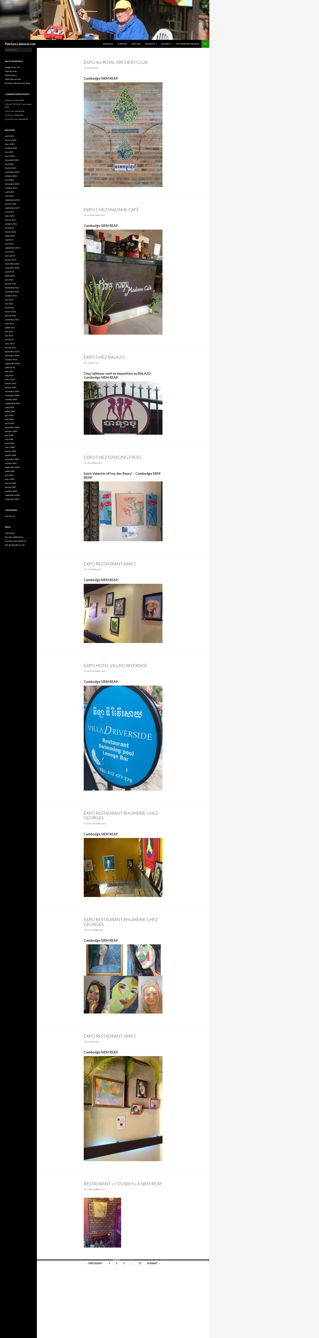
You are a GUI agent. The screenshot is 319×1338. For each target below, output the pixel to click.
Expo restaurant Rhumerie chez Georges (121, 815)
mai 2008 (9, 439)
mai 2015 (9, 240)
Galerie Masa (11, 75)
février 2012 (10, 311)
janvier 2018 (10, 204)
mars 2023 (10, 144)
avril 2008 (9, 443)
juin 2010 (9, 371)
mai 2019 (9, 196)
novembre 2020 (12, 172)
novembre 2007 (12, 459)
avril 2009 (9, 423)
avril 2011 (9, 339)
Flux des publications (14, 537)
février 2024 (10, 140)
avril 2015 (9, 244)
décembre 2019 (12, 184)
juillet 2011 (10, 327)
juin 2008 (9, 435)
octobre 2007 (11, 463)
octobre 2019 (11, 188)
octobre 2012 (11, 295)
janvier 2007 (10, 487)
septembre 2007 (12, 467)
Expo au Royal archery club (116, 62)
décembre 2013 (12, 263)
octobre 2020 (11, 176)
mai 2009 (9, 419)
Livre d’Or (136, 44)
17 (139, 1263)
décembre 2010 (12, 351)
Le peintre (122, 44)
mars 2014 (10, 256)
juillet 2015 (10, 236)
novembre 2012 (12, 291)
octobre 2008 (11, 431)
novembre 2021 (12, 160)
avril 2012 (9, 307)
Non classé (10, 516)
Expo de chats (11, 71)
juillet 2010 (10, 367)
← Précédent (94, 1263)
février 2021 (10, 168)
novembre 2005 (12, 499)
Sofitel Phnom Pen (13, 79)
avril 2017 (9, 212)
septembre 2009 (12, 403)
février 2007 (10, 483)
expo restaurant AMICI (110, 563)
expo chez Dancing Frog (112, 457)
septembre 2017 (12, 208)
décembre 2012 (12, 287)
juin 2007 (9, 475)
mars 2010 (10, 379)
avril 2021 (9, 164)
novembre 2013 (12, 267)
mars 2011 (10, 343)
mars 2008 (10, 447)
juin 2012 (9, 299)
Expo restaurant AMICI (110, 1036)
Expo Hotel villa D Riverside (115, 665)
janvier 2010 (10, 387)
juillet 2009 (10, 411)
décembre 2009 (12, 391)
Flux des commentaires (15, 541)
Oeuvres (165, 44)
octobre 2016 (11, 224)
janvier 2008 (10, 455)
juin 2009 (9, 415)
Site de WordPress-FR (15, 545)
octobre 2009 (11, 399)
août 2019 (9, 192)
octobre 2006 (11, 491)
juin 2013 (9, 279)
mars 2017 (10, 216)
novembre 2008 (12, 427)
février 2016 (10, 232)
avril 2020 (9, 180)
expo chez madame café (111, 209)
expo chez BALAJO (104, 357)
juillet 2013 (10, 275)
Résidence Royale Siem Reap (17, 83)
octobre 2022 (11, 148)
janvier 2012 (10, 315)
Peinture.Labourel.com (20, 44)
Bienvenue (108, 44)
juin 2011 (9, 331)
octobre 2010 (11, 359)
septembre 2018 (12, 200)
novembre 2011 (12, 319)
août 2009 (9, 407)
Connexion (10, 533)
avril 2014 (9, 252)
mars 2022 (10, 156)
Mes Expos (150, 44)
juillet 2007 (10, 471)
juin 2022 (9, 152)
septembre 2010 (12, 363)
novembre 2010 (12, 355)
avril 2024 (9, 136)
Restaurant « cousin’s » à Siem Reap (123, 1183)
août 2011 (9, 323)
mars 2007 (10, 479)
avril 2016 (9, 228)
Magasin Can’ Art (12, 67)
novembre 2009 (12, 395)
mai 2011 (9, 335)
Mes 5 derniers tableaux (187, 44)
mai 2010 (9, 375)
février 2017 (10, 220)
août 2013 (9, 271)
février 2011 (10, 347)
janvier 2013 (10, 283)
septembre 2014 (12, 248)
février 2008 (10, 451)
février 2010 (10, 383)
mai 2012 (9, 303)
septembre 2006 (12, 495)
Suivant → (153, 1263)
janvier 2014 (10, 259)
